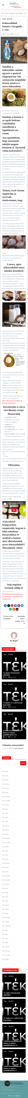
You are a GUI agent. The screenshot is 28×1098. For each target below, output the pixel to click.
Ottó (6, 677)
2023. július (5, 888)
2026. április (5, 780)
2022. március (5, 921)
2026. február (5, 788)
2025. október (5, 805)
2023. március (5, 905)
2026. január (5, 792)
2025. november (6, 800)
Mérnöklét (10, 654)
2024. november (6, 842)
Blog (4, 19)
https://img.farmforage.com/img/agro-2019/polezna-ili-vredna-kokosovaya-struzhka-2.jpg (12, 596)
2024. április (5, 859)
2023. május (5, 896)
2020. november (6, 955)
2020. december (6, 951)
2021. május (5, 938)
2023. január (5, 913)
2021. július (5, 930)
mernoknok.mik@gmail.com (8, 1089)
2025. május (5, 817)
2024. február (5, 867)
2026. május (5, 775)
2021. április (5, 942)
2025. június (5, 813)
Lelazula (9, 19)
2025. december (6, 796)
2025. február (5, 830)
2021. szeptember (6, 926)
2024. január (5, 871)
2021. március (5, 946)
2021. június (5, 934)
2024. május (5, 855)
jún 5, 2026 (13, 737)
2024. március (5, 863)
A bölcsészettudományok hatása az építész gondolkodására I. (13, 1068)
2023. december (6, 875)
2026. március (5, 784)
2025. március (5, 825)
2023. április (5, 901)
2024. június (5, 850)
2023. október (5, 884)
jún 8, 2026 (13, 677)
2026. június (5, 771)
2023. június (5, 892)
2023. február (5, 909)
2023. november (6, 880)
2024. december (6, 838)
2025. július (5, 809)
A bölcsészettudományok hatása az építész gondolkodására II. (12, 733)
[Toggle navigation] (3, 5)
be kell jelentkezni (18, 748)
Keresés (6, 758)
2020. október (5, 959)
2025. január (5, 834)
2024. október (5, 846)
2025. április (5, 821)
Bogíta (8, 34)
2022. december (6, 917)
